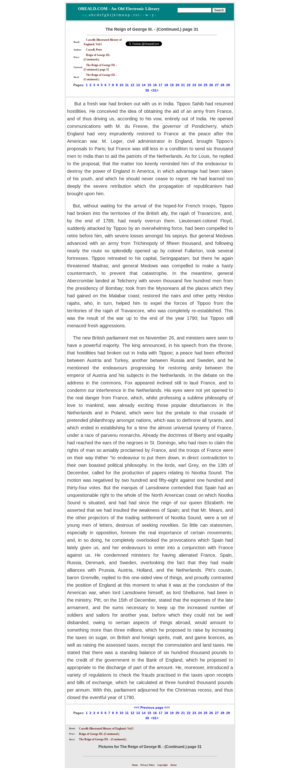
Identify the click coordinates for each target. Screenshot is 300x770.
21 (183, 85)
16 (155, 85)
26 (211, 85)
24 (200, 85)
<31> (154, 90)
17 (160, 85)
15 (149, 85)
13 (138, 85)
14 (144, 85)
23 (194, 85)
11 (127, 85)
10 (121, 85)
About (173, 765)
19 (172, 85)
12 (132, 85)
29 (228, 85)
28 (222, 85)
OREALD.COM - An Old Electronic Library (119, 8)
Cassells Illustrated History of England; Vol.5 (106, 728)
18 (166, 85)
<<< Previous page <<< (152, 707)
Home (135, 765)
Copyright (162, 765)
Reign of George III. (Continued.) (99, 734)
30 (147, 90)
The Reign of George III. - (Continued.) (102, 739)
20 (177, 85)
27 (217, 85)
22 (189, 85)
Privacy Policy (147, 765)
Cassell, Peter (94, 49)
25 (205, 85)
